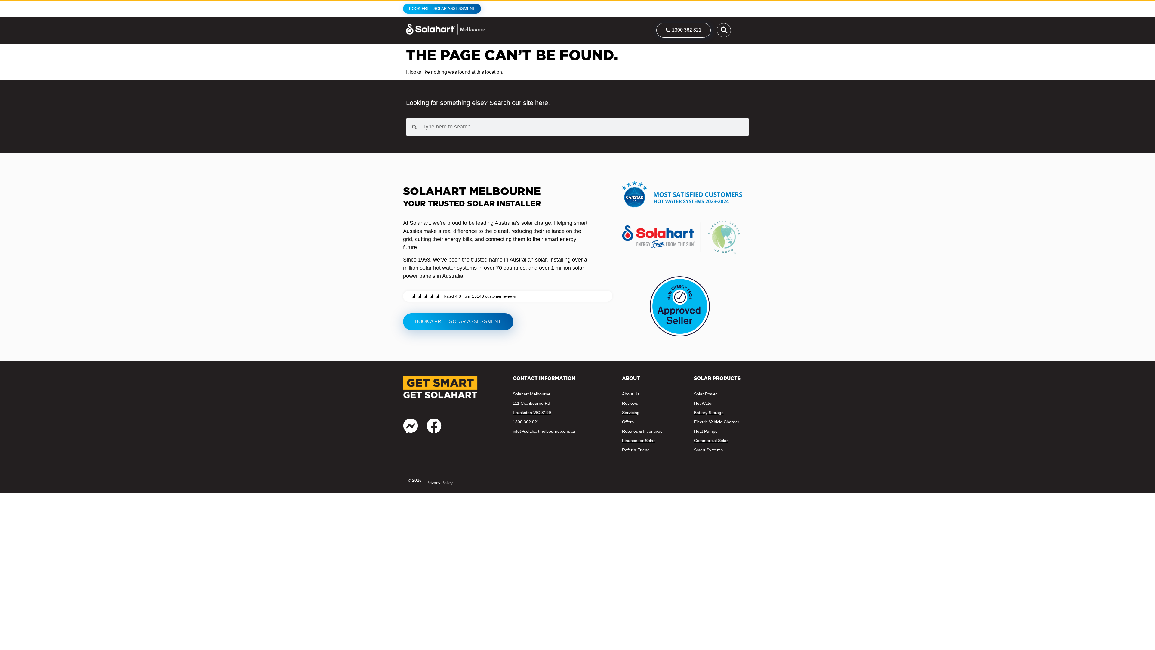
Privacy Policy (440, 482)
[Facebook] (434, 425)
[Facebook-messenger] (410, 425)
